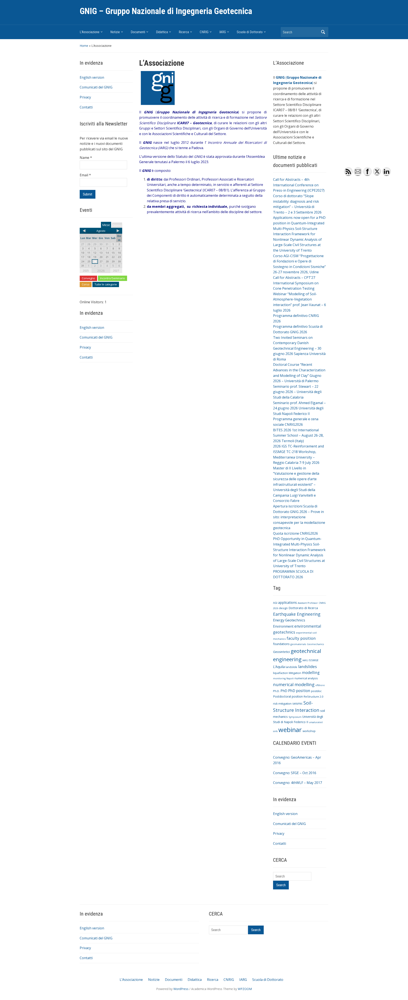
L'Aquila (279, 666)
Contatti (86, 107)
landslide (291, 667)
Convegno (88, 278)
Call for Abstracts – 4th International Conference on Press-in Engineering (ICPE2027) (298, 185)
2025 (86, 270)
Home (84, 46)
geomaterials (298, 644)
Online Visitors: (92, 302)
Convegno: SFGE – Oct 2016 (294, 773)
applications (287, 602)
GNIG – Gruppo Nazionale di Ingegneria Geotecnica (166, 11)
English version (92, 77)
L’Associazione (89, 32)
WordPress (180, 989)
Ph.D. (276, 691)
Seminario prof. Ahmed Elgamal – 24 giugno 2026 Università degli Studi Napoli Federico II (299, 408)
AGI (275, 603)
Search (323, 32)
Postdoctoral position (288, 696)
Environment (283, 626)
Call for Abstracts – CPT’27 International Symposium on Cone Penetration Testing (296, 283)
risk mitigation (282, 703)
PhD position (299, 690)
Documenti (138, 32)
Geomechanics (315, 644)
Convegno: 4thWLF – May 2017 (297, 782)
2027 (116, 270)
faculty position (301, 638)
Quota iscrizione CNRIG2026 (295, 533)
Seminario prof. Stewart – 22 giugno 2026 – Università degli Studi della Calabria (297, 392)
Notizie (115, 32)
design (283, 608)
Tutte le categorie (106, 284)
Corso (85, 284)
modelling (311, 672)
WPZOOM (245, 989)
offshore (320, 685)
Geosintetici (281, 652)
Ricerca (184, 32)
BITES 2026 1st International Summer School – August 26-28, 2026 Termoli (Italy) (298, 435)
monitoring (279, 678)
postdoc (316, 691)
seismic (297, 703)
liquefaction (280, 673)
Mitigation (295, 673)
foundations (281, 644)
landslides (307, 666)
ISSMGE (314, 660)
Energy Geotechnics (289, 620)
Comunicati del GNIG (96, 87)
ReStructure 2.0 (313, 696)
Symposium (295, 716)
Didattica (162, 32)
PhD (283, 690)
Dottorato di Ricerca (303, 608)
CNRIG (204, 32)
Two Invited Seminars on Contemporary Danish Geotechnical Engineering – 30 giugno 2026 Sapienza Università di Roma (299, 348)
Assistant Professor (308, 602)
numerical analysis (306, 678)
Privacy (85, 97)
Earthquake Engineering (296, 614)
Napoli (290, 678)
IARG (222, 32)
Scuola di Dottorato (250, 32)
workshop (309, 731)
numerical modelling (293, 684)
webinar (290, 729)
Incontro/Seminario (112, 278)
